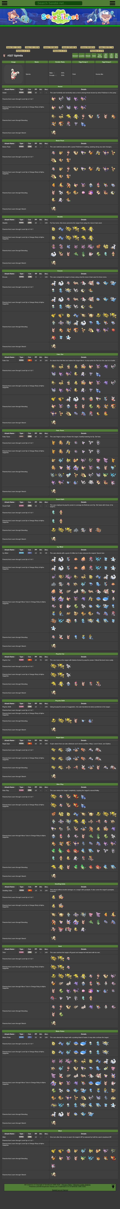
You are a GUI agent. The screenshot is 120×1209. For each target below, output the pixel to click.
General (75, 55)
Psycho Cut (6, 660)
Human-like (99, 74)
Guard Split (6, 506)
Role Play (5, 790)
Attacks (87, 55)
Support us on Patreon (60, 1190)
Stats (94, 55)
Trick (4, 952)
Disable (4, 223)
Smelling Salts (7, 890)
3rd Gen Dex (105, 55)
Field (74, 74)
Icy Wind (5, 553)
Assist (4, 92)
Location (82, 55)
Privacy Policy (67, 1185)
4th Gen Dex (111, 55)
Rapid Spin (6, 744)
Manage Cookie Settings (82, 1185)
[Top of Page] (113, 1186)
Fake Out (5, 360)
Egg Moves (100, 55)
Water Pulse (6, 1037)
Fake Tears (6, 436)
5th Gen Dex (116, 55)
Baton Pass (6, 147)
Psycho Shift (6, 707)
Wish (4, 1137)
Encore (4, 277)
